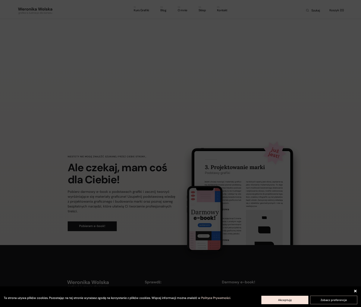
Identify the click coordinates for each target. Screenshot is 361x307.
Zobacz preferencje (334, 300)
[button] (355, 291)
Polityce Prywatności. (216, 298)
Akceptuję (285, 300)
